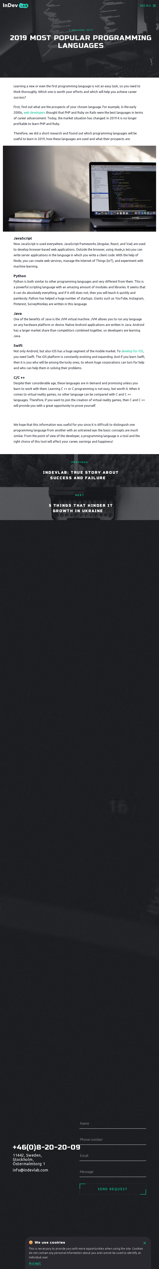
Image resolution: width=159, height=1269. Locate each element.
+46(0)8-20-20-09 (35, 1147)
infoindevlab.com (30, 1170)
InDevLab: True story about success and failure (81, 475)
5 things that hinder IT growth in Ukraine (81, 508)
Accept (35, 1263)
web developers (34, 112)
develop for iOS (132, 351)
